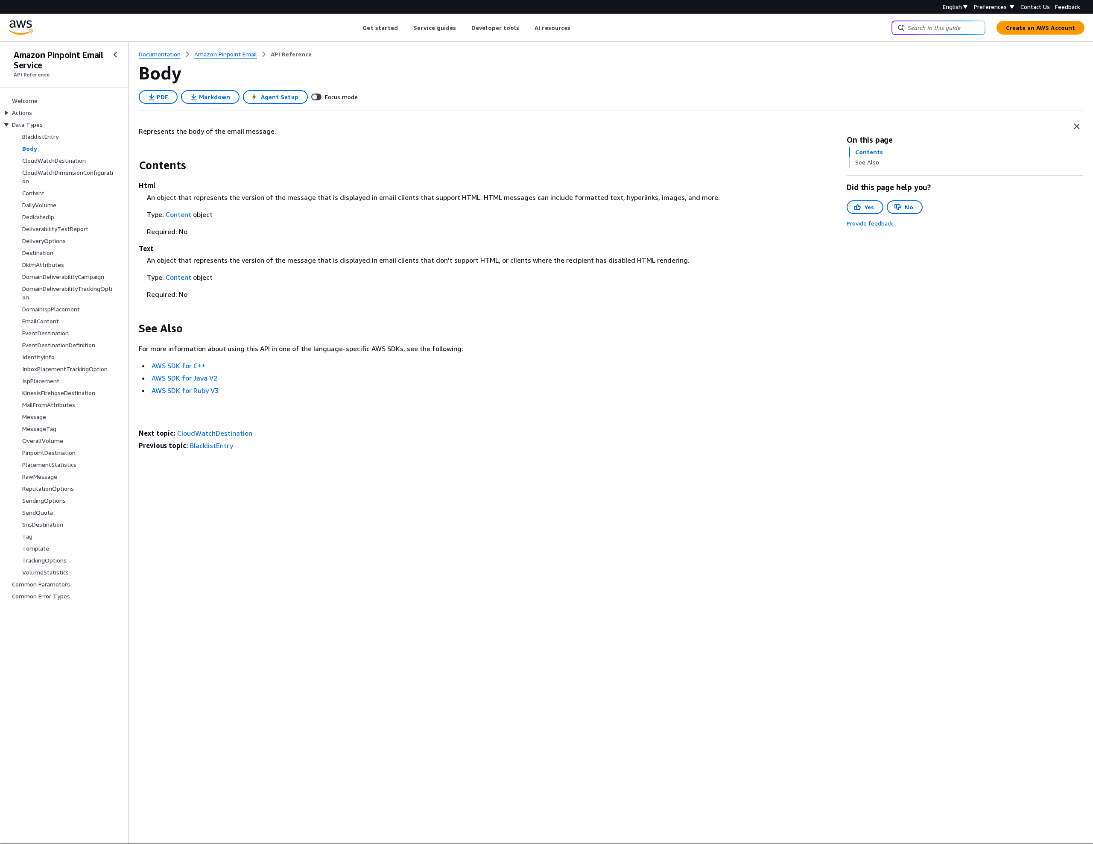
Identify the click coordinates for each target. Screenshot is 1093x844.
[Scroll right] (577, 28)
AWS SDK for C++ (178, 365)
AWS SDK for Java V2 (184, 378)
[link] (291, 54)
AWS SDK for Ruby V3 (185, 390)
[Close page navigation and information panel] (1077, 126)
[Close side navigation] (115, 55)
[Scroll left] (356, 28)
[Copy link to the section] (132, 165)
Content (178, 214)
